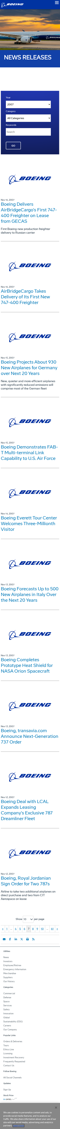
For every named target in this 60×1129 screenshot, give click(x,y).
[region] (30, 1116)
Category (11, 111)
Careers (7, 1025)
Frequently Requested (14, 1061)
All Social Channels (12, 1077)
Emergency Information (14, 969)
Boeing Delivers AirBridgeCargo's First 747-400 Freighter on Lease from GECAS (29, 212)
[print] (27, 939)
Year (8, 97)
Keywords (11, 125)
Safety (6, 1009)
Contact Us (8, 1065)
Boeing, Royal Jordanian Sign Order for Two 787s (26, 881)
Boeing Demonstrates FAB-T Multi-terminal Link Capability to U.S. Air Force (29, 452)
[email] (4, 939)
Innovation (8, 1013)
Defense (7, 997)
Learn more (18, 1125)
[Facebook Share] (10, 939)
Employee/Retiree (12, 965)
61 (52, 928)
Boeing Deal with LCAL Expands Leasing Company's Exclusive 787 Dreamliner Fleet (27, 810)
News (6, 957)
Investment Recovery (13, 1057)
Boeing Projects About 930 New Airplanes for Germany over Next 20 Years (29, 367)
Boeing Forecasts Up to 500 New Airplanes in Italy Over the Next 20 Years (29, 594)
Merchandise (9, 973)
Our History (9, 981)
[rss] (33, 939)
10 (42, 928)
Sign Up (7, 1089)
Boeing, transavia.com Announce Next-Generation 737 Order (29, 736)
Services (7, 1005)
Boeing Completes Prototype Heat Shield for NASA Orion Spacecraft (27, 665)
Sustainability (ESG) (13, 1021)
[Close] (56, 1107)
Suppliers (7, 977)
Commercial (9, 993)
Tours (6, 1045)
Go (13, 145)
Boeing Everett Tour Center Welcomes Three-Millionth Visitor (29, 523)
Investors (7, 961)
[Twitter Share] (21, 939)
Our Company (10, 1029)
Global (6, 1017)
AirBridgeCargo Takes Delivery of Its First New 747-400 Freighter (25, 296)
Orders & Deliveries (12, 1041)
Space (6, 1001)
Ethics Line (8, 1049)
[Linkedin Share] (15, 939)
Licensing (7, 1053)
